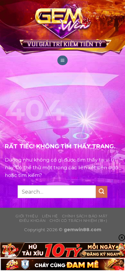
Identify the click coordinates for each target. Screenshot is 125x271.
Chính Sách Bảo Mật (85, 216)
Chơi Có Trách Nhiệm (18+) (78, 220)
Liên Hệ (50, 216)
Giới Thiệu (27, 216)
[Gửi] (102, 192)
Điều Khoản (32, 220)
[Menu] (62, 61)
